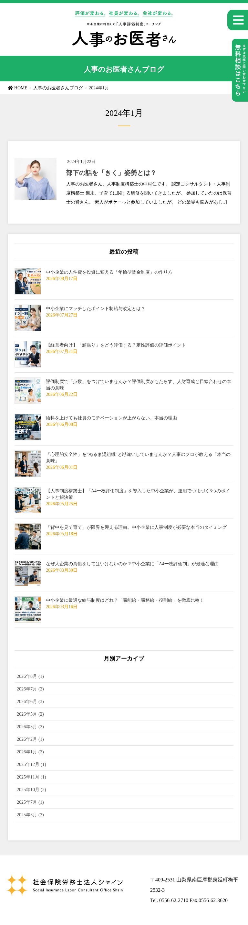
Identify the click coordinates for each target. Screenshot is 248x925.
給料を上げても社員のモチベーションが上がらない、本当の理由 (111, 418)
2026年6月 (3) (30, 701)
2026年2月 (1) (30, 739)
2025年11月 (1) (31, 777)
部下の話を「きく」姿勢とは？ (111, 172)
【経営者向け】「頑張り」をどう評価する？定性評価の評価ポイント (116, 345)
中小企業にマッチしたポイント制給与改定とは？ (95, 308)
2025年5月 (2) (30, 814)
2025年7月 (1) (30, 802)
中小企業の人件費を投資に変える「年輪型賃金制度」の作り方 (109, 272)
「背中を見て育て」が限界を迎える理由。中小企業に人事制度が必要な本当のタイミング (136, 527)
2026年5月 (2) (30, 714)
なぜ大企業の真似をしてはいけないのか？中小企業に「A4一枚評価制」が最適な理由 (132, 563)
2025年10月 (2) (31, 789)
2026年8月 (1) (30, 676)
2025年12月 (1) (31, 764)
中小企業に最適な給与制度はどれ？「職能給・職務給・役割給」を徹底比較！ (125, 600)
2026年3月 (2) (30, 726)
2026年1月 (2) (30, 751)
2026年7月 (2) (30, 689)
